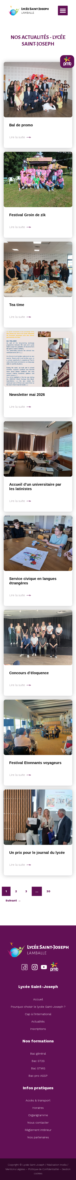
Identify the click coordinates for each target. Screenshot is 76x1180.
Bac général (38, 1053)
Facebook (24, 967)
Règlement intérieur (38, 1130)
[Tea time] (38, 269)
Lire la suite (17, 137)
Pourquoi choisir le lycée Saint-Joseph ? (38, 1006)
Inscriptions (38, 1029)
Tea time (16, 305)
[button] (63, 10)
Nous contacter (38, 1122)
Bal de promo (21, 125)
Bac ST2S (38, 1061)
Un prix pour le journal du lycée (37, 853)
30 (48, 891)
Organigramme (38, 1115)
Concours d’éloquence (29, 673)
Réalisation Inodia (57, 1164)
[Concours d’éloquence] (38, 637)
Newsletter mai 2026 (27, 395)
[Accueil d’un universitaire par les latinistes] (38, 449)
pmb (54, 967)
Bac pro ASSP (38, 1075)
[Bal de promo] (38, 89)
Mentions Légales (15, 1169)
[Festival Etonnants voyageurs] (38, 727)
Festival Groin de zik (27, 215)
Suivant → (13, 900)
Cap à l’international (38, 1014)
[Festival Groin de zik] (38, 179)
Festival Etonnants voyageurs (35, 763)
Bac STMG (38, 1068)
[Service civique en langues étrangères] (38, 543)
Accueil (38, 999)
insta (34, 967)
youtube (44, 967)
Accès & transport (38, 1100)
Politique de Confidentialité (43, 1169)
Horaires (38, 1108)
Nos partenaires (38, 1137)
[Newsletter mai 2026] (38, 359)
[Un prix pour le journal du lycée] (38, 817)
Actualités (38, 1021)
